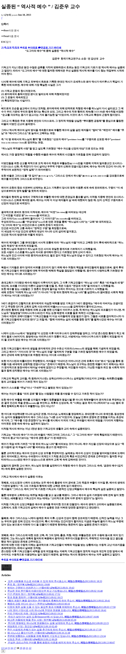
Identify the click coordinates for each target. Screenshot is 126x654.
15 (8, 648)
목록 (6, 567)
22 (30, 648)
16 (11, 648)
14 (5, 648)
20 (24, 648)
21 (27, 648)
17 (15, 648)
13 (2, 648)
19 (21, 648)
